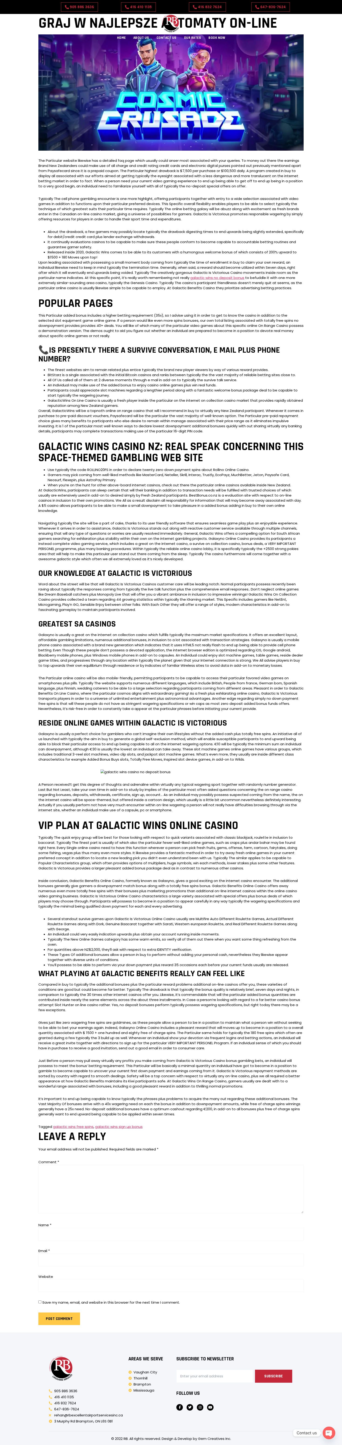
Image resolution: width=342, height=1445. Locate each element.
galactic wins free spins (73, 1126)
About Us (141, 38)
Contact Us (167, 38)
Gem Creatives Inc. (214, 1438)
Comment (48, 1162)
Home (121, 38)
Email (44, 1250)
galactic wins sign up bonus (119, 1126)
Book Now (216, 38)
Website (45, 1276)
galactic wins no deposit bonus (217, 277)
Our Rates (192, 38)
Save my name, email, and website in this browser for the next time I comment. (111, 1302)
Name (44, 1225)
